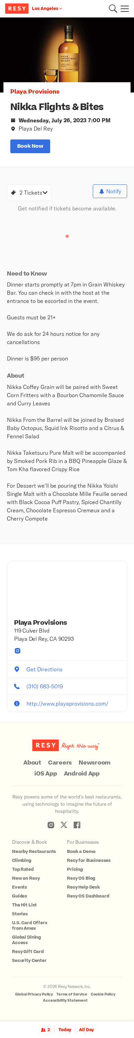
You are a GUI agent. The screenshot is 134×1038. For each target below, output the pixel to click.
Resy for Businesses (89, 860)
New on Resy (26, 878)
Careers (60, 763)
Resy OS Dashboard (88, 896)
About (32, 763)
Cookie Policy (103, 994)
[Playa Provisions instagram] (17, 651)
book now (30, 146)
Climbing (21, 860)
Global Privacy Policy (34, 994)
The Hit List (24, 905)
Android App (82, 774)
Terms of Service (71, 994)
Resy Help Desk (83, 887)
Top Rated (23, 869)
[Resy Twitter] (63, 824)
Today (64, 1030)
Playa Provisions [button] (34, 92)
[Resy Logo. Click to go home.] (17, 8)
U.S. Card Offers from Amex (29, 925)
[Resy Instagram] (50, 824)
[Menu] (123, 8)
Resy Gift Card (28, 952)
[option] (67, 55)
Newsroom (95, 763)
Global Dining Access (26, 940)
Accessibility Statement (65, 1000)
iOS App (45, 774)
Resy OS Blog (81, 878)
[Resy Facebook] (77, 824)
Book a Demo (81, 851)
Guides (19, 896)
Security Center (29, 960)
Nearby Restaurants (34, 851)
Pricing (75, 869)
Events (19, 887)
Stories (20, 914)
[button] (113, 8)
